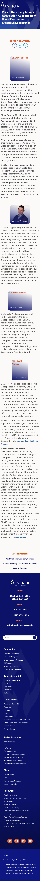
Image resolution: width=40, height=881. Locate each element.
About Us (7, 707)
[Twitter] (9, 841)
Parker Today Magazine (12, 781)
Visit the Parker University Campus (20, 559)
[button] (14, 45)
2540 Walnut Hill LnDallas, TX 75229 (20, 597)
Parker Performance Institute (15, 763)
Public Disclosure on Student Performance (19, 823)
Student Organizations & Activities (17, 719)
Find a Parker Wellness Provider (16, 817)
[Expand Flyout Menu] (36, 4)
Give (5, 778)
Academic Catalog (10, 795)
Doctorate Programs (11, 654)
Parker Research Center (13, 760)
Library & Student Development (16, 723)
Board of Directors (20, 568)
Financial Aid (8, 690)
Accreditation (9, 801)
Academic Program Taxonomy (15, 798)
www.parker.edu (19, 537)
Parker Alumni (9, 774)
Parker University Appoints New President (20, 563)
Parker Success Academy (13, 757)
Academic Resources (11, 666)
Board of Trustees (10, 804)
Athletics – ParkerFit (11, 704)
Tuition (6, 693)
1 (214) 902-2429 (20, 615)
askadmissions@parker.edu (20, 625)
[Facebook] (16, 841)
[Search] (34, 637)
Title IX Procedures (11, 826)
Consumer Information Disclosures (16, 811)
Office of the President (12, 669)
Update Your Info (10, 784)
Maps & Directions (10, 726)
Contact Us (8, 686)
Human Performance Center (14, 754)
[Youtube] (30, 841)
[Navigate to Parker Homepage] (10, 5)
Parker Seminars (10, 751)
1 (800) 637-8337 (20, 609)
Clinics (6, 745)
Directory (7, 814)
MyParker (7, 748)
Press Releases (9, 729)
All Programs (8, 663)
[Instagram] (23, 841)
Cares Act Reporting (11, 807)
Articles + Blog (9, 742)
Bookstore (7, 713)
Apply (6, 683)
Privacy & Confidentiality (13, 820)
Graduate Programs (11, 657)
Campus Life (8, 716)
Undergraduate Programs (13, 660)
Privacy (6, 855)
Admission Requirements (13, 680)
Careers (7, 710)
